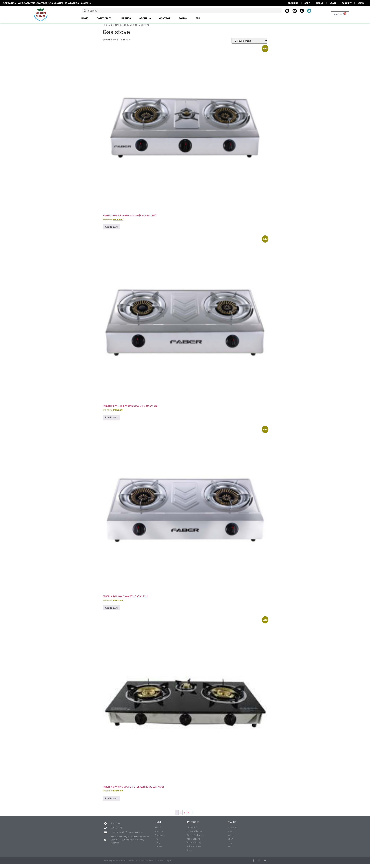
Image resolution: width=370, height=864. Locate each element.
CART (307, 3)
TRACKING (293, 3)
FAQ (198, 18)
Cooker (133, 25)
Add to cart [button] (111, 226)
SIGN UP (320, 3)
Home (84, 18)
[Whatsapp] (302, 11)
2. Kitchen (116, 25)
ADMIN (361, 3)
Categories (104, 18)
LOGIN (333, 3)
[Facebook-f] (253, 860)
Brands (126, 18)
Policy (183, 18)
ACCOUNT (347, 3)
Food (125, 25)
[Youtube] (295, 11)
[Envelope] (309, 11)
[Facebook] (287, 11)
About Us (145, 18)
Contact (164, 18)
